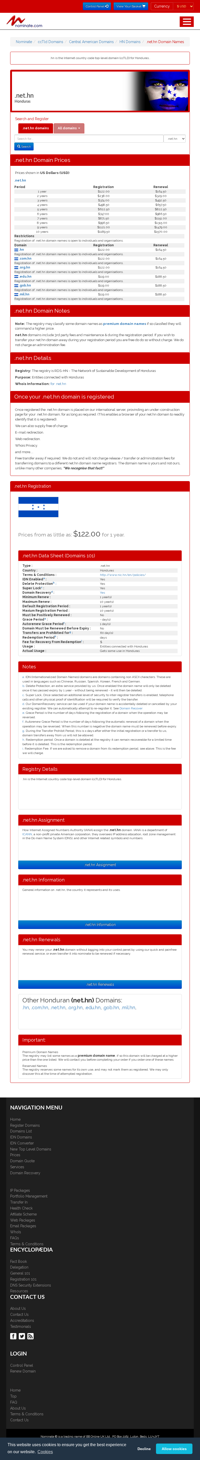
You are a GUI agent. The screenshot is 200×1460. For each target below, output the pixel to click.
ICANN (27, 834)
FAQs (14, 1238)
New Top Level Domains (30, 1149)
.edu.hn (25, 276)
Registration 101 (23, 1279)
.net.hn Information (100, 924)
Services (17, 1167)
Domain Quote (22, 1161)
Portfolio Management (28, 1196)
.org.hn (24, 267)
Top (13, 1396)
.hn (21, 250)
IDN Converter (22, 1143)
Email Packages (23, 1226)
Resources (19, 1291)
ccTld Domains (50, 42)
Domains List (21, 1131)
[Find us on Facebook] (14, 1336)
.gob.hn (24, 285)
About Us (18, 1308)
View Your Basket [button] (129, 6)
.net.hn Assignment (100, 865)
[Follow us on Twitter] (22, 1336)
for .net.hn (58, 384)
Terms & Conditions (26, 1244)
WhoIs (15, 1232)
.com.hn (25, 258)
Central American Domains (91, 42)
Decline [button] (144, 1449)
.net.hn (20, 180)
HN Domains (130, 42)
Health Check (21, 1208)
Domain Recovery (25, 1173)
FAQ (13, 1402)
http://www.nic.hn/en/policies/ (123, 575)
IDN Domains (21, 1137)
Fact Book (18, 1261)
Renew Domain (23, 1371)
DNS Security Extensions (30, 1285)
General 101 (20, 1273)
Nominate (24, 42)
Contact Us (19, 1314)
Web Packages (22, 1220)
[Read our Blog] (31, 1336)
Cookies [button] (45, 1452)
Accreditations (22, 1320)
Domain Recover (131, 708)
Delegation (19, 1267)
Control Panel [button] (95, 6)
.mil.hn (23, 294)
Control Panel (21, 1365)
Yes (102, 592)
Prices (15, 1155)
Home (15, 1119)
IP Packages (20, 1190)
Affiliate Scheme (23, 1214)
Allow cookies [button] (174, 1449)
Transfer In (19, 1202)
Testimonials (20, 1326)
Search (25, 146)
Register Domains (25, 1125)
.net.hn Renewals (100, 984)
